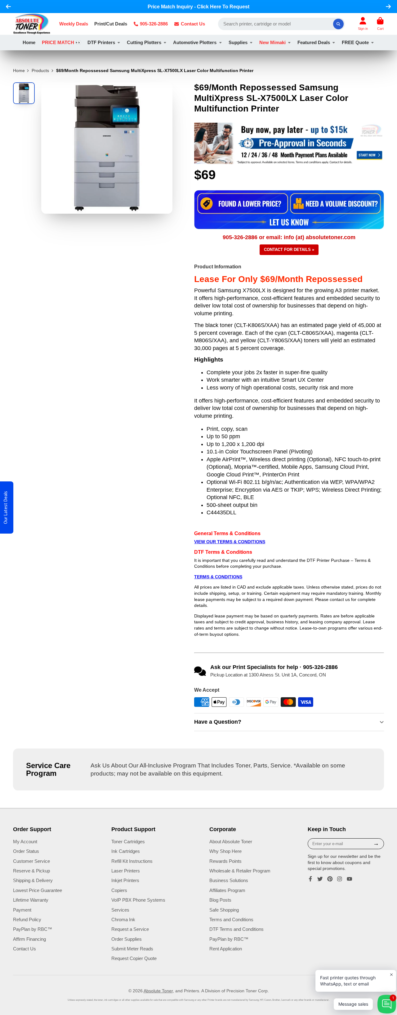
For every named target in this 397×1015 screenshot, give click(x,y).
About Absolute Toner (230, 841)
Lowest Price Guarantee (37, 890)
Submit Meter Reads (132, 948)
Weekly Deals (73, 23)
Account (363, 23)
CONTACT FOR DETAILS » (289, 249)
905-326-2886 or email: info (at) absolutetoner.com (289, 237)
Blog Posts (220, 900)
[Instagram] (339, 879)
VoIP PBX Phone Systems (138, 900)
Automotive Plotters (194, 42)
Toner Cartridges (128, 841)
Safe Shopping (224, 910)
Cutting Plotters (144, 42)
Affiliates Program (227, 890)
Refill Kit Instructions (132, 861)
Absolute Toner (158, 990)
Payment (22, 910)
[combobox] (281, 24)
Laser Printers (125, 870)
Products (40, 70)
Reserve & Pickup (31, 870)
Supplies (238, 42)
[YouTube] (349, 879)
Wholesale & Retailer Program (239, 870)
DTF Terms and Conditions (236, 929)
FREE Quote (355, 42)
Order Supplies (126, 939)
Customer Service (31, 861)
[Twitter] (320, 879)
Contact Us (193, 23)
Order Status (26, 851)
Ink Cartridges (125, 851)
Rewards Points (225, 861)
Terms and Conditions (231, 919)
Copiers (119, 890)
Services (120, 910)
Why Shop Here (225, 851)
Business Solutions (228, 880)
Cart (380, 23)
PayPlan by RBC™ (32, 929)
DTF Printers (101, 42)
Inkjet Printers (125, 880)
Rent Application (225, 948)
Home (29, 42)
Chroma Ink (123, 919)
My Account (25, 841)
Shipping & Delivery (33, 880)
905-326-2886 (154, 23)
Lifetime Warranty (30, 900)
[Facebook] (310, 879)
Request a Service (130, 929)
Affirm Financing (29, 939)
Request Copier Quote (134, 958)
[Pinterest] (330, 879)
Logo (32, 24)
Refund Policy (27, 919)
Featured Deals (313, 42)
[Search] (338, 24)
